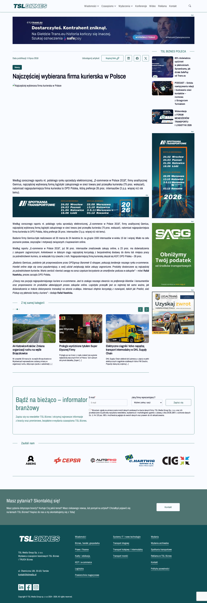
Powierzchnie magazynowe (87, 575)
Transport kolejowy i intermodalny (128, 549)
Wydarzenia (124, 6)
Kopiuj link (111, 58)
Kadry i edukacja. (82, 555)
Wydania (155, 536)
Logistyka (79, 568)
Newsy (17, 67)
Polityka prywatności (160, 568)
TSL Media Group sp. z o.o (38, 596)
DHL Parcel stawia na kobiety (75, 346)
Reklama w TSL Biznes (161, 555)
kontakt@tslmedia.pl (27, 574)
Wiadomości (90, 6)
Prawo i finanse (82, 549)
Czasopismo (107, 6)
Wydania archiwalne (160, 543)
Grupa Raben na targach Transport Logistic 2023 (31, 348)
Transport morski (120, 555)
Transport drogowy (121, 543)
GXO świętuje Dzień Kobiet (120, 346)
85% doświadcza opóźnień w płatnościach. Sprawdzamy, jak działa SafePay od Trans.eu (182, 66)
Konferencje (141, 6)
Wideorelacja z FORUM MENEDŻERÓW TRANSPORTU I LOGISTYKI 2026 (183, 118)
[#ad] (103, 30)
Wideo (152, 6)
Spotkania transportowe (161, 549)
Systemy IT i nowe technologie (126, 536)
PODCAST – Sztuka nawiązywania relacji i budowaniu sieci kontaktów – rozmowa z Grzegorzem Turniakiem (184, 93)
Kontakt (173, 6)
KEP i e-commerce (83, 562)
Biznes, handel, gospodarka (87, 543)
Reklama (162, 6)
